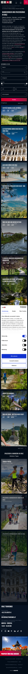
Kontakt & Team (19, 658)
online (10, 56)
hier (13, 47)
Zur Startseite (5, 5)
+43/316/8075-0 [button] (6, 612)
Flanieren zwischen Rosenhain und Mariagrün (13, 259)
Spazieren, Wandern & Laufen (8, 7)
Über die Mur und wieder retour (12, 222)
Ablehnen (14, 365)
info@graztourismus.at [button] (8, 617)
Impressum (20, 664)
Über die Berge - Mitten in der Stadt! (13, 414)
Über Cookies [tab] (22, 311)
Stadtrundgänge (7, 570)
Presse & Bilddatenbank (12, 661)
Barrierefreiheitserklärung (11, 667)
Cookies (20, 667)
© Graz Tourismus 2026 (10, 658)
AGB (20, 661)
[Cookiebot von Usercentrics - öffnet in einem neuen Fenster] (20, 307)
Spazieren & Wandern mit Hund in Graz (14, 534)
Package (21, 47)
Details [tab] (14, 311)
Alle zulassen (14, 356)
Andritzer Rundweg (8, 393)
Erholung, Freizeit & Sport (14, 5)
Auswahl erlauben (14, 360)
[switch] (24, 340)
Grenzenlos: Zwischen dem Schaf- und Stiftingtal (14, 187)
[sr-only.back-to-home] (6, 2)
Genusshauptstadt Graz (20, 43)
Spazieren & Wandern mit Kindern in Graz (13, 499)
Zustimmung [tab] (5, 311)
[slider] (1, 83)
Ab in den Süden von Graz (10, 165)
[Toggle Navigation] (26, 2)
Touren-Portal (7, 462)
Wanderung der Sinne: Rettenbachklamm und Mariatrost (13, 280)
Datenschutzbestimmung (11, 664)
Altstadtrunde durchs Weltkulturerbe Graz (13, 130)
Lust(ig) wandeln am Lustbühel (12, 108)
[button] (2, 631)
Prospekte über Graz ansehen (10, 654)
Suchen (14, 99)
